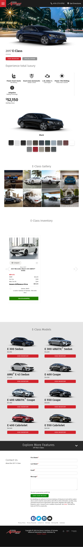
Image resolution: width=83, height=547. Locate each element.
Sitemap (47, 523)
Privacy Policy (22, 523)
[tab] (41, 446)
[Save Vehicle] (36, 263)
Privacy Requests (31, 523)
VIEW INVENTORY (22, 356)
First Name (34, 457)
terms (65, 504)
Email (33, 470)
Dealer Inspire (41, 534)
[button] (23, 298)
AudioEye (62, 523)
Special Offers (29, 59)
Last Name (34, 464)
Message (34, 476)
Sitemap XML (54, 523)
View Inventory (13, 59)
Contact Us (41, 523)
